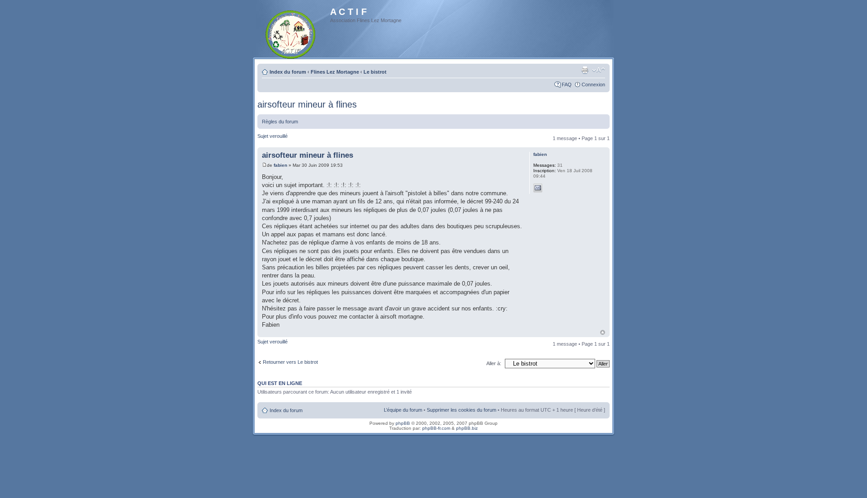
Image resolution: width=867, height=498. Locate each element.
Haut (602, 332)
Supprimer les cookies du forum (461, 410)
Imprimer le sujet (585, 70)
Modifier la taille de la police (598, 70)
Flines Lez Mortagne (335, 72)
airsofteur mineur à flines (307, 104)
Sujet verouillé (272, 136)
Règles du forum (280, 121)
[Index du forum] (291, 33)
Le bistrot (375, 72)
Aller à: (493, 363)
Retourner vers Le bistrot (290, 362)
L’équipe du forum (403, 410)
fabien (280, 165)
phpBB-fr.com (436, 428)
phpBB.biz (467, 428)
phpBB (403, 423)
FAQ (567, 84)
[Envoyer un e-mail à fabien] (537, 188)
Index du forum (288, 72)
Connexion (593, 84)
